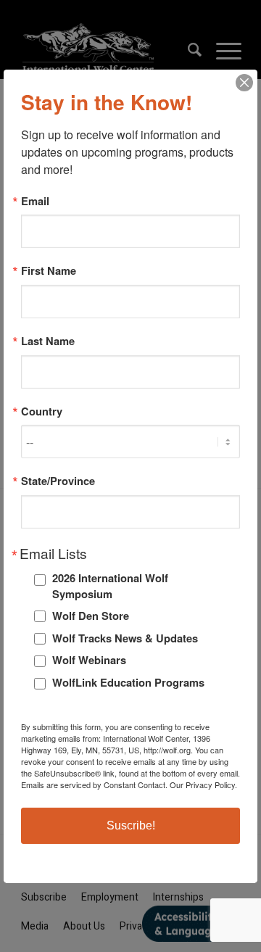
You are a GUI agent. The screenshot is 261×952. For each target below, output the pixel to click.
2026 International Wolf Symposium (110, 586)
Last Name (48, 341)
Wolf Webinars (89, 660)
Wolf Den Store (90, 616)
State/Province (58, 481)
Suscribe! (131, 825)
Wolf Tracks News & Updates (125, 638)
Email (35, 200)
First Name (48, 270)
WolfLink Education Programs (128, 682)
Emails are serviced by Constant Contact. (94, 784)
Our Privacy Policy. (203, 784)
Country (41, 411)
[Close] (244, 82)
